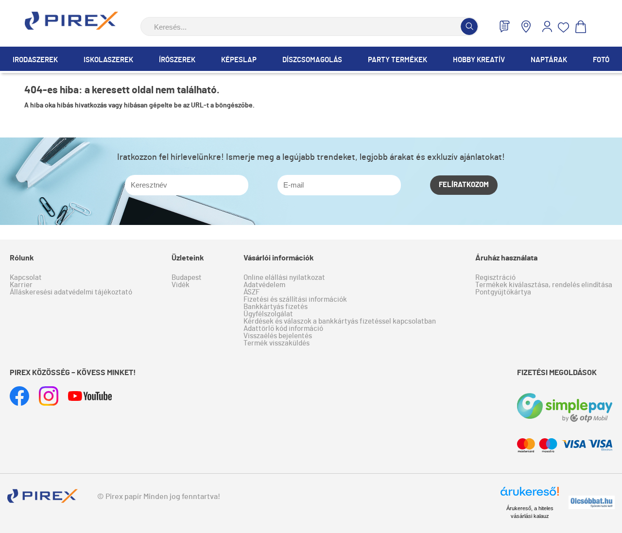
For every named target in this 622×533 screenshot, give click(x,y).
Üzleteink (188, 258)
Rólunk (22, 258)
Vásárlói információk (278, 258)
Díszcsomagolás (312, 60)
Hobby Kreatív (479, 60)
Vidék (181, 285)
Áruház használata (506, 258)
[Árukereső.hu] (530, 495)
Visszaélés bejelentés (277, 336)
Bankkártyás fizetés (275, 306)
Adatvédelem (264, 285)
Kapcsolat (26, 277)
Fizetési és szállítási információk (295, 299)
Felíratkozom (464, 185)
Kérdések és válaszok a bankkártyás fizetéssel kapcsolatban (339, 321)
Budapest (187, 277)
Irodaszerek (35, 60)
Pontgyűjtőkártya (503, 292)
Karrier (21, 285)
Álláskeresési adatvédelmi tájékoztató (71, 292)
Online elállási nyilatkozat (284, 277)
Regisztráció (495, 277)
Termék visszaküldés (276, 343)
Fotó (601, 60)
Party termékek (397, 60)
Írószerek (177, 60)
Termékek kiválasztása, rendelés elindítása (543, 285)
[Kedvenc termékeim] (564, 27)
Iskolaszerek (108, 60)
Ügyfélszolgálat (268, 314)
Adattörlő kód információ (283, 328)
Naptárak (549, 60)
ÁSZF (251, 292)
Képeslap (239, 60)
